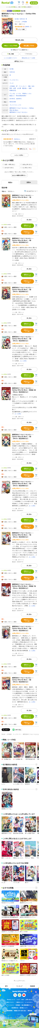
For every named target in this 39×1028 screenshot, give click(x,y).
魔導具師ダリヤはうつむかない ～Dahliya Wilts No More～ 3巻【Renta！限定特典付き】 (23, 289)
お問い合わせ (29, 999)
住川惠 (17, 19)
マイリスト (29, 54)
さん (17, 139)
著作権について (24, 1008)
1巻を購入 (28, 46)
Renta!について (11, 999)
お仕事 (19, 88)
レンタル (18, 93)
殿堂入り (12, 96)
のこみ (3, 882)
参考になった (23, 149)
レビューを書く (21, 29)
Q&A (22, 999)
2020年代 (19, 99)
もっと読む (23, 361)
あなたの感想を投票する (18, 175)
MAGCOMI (13, 102)
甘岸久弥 (22, 19)
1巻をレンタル (10, 46)
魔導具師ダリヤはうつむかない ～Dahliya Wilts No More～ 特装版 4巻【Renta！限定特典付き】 (24, 390)
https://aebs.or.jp (13, 1025)
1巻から (4, 191)
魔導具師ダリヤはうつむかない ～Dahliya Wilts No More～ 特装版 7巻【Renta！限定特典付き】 (24, 586)
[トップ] (6, 3)
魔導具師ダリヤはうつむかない (19, 112)
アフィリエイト (10, 1005)
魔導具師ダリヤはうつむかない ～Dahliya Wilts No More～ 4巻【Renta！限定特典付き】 (23, 339)
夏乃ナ (27, 882)
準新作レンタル (26, 93)
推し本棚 (11, 54)
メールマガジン (29, 1002)
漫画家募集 (9, 1010)
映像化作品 (13, 90)
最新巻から (11, 191)
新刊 (6, 986)
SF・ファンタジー (21, 86)
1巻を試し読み (19, 40)
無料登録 (34, 3)
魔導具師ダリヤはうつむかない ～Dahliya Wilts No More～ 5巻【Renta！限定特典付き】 (23, 436)
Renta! (3, 734)
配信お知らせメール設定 (28, 58)
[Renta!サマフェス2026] (12, 2)
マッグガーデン (14, 80)
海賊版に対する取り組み (20, 1010)
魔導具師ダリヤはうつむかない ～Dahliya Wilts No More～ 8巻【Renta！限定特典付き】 (23, 628)
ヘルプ (18, 999)
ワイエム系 (16, 882)
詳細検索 (32, 986)
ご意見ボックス (19, 1002)
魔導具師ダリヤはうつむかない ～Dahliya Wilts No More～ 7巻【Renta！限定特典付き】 (23, 535)
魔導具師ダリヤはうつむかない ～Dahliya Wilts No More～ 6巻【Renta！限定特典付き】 (23, 483)
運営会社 (30, 1010)
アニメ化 (12, 93)
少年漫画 (24, 22)
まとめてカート (31, 191)
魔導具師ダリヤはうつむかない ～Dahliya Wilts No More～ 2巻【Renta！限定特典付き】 (23, 240)
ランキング (19, 986)
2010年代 (12, 99)
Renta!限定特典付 (21, 96)
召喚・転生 (31, 86)
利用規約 (18, 1005)
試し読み (29, 220)
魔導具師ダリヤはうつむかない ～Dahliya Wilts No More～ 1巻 (23, 196)
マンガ (11, 83)
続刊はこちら (19, 61)
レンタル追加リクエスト (10, 58)
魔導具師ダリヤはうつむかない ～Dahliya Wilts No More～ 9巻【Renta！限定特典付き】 (23, 680)
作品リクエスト (10, 1002)
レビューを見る (19, 155)
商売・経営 (13, 88)
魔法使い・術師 (26, 88)
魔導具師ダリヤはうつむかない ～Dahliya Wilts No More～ (22, 109)
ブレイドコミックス (15, 105)
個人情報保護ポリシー (27, 1005)
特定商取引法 (15, 1008)
